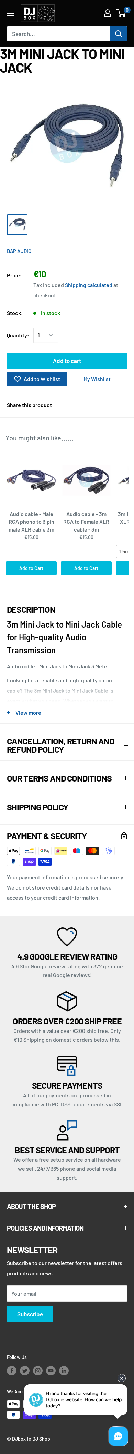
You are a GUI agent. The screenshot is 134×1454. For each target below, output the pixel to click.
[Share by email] (122, 405)
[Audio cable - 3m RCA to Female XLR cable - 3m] (86, 480)
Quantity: (18, 335)
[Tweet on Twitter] (109, 405)
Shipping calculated (88, 285)
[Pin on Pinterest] (96, 405)
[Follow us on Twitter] (25, 1370)
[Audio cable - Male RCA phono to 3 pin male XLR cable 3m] (31, 480)
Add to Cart (31, 568)
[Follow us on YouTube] (51, 1370)
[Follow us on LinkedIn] (64, 1370)
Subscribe (30, 1314)
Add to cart (67, 360)
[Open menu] (10, 13)
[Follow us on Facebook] (11, 1370)
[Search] (118, 33)
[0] (121, 13)
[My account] (107, 13)
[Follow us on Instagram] (38, 1370)
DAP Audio (19, 251)
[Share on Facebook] (83, 405)
